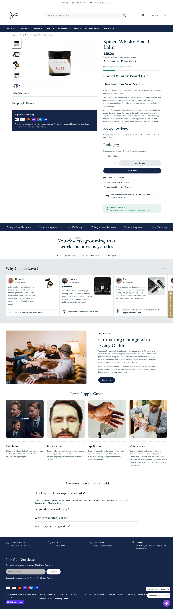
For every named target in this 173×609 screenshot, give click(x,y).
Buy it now (132, 171)
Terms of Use (34, 578)
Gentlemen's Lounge (78, 594)
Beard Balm (24, 35)
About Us (51, 594)
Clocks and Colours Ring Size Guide (121, 594)
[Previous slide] (157, 268)
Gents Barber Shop (96, 594)
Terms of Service (45, 599)
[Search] (124, 15)
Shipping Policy (61, 599)
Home (14, 35)
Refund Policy (143, 594)
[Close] (158, 207)
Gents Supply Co (19, 594)
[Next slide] (164, 268)
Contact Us (62, 594)
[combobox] (86, 15)
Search (42, 594)
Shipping (116, 57)
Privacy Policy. (46, 578)
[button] (170, 304)
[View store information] (157, 196)
